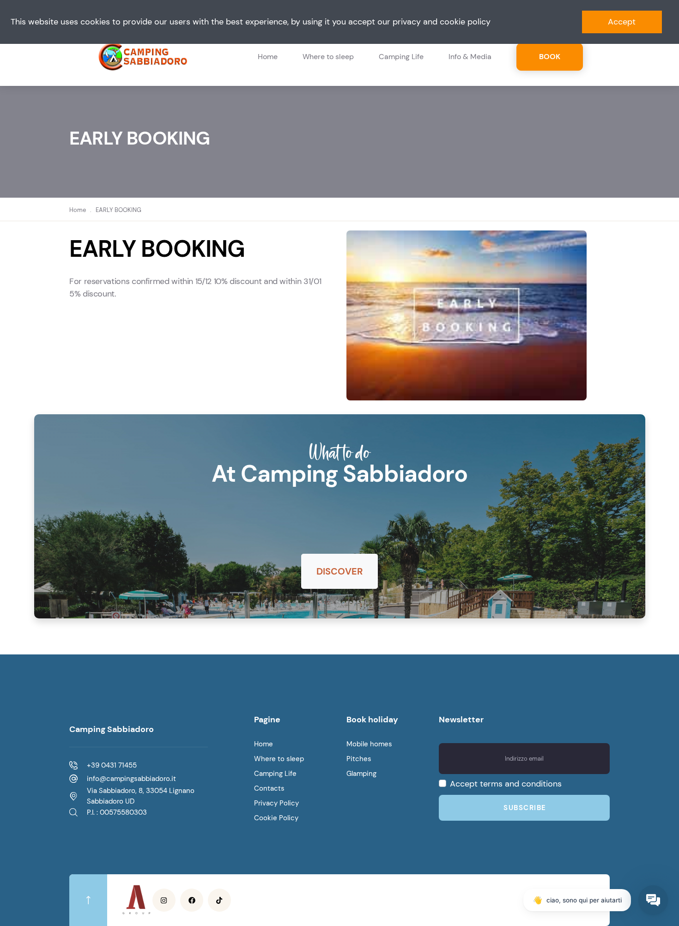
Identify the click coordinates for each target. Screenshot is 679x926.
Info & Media (470, 56)
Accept (622, 21)
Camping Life (401, 56)
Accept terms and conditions (506, 783)
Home (268, 56)
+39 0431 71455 (112, 765)
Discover (339, 571)
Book (549, 56)
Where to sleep (328, 56)
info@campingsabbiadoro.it (131, 778)
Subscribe (524, 807)
